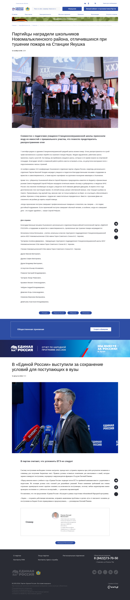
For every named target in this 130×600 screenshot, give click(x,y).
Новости (34, 25)
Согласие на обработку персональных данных (26, 593)
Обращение (72, 9)
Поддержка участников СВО (65, 19)
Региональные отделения (73, 556)
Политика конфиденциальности (22, 590)
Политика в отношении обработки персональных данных (30, 592)
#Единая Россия (59, 313)
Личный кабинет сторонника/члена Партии (101, 9)
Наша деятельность (45, 14)
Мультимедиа (95, 14)
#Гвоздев (44, 313)
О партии (14, 14)
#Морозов (73, 313)
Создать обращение (101, 329)
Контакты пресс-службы (48, 560)
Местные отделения (64, 14)
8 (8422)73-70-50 (106, 558)
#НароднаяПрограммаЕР (65, 542)
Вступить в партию (111, 14)
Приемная (81, 14)
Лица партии (28, 14)
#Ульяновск (85, 313)
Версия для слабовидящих (110, 3)
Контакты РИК (19, 560)
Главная (14, 25)
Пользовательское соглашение (22, 588)
